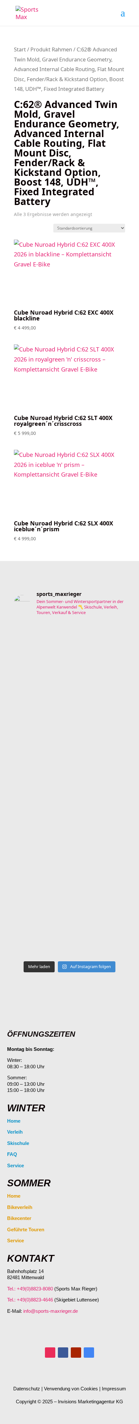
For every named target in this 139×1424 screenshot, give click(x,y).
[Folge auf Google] (89, 1352)
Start (20, 49)
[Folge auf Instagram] (50, 1352)
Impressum (114, 1388)
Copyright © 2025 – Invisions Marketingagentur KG (69, 1401)
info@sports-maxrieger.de (50, 1311)
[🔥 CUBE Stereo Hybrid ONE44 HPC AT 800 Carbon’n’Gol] (69, 799)
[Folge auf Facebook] (63, 1352)
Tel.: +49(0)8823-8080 (30, 1288)
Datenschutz (26, 1388)
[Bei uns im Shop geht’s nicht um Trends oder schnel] (69, 667)
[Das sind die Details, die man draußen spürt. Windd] (69, 921)
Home (13, 1121)
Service (15, 1165)
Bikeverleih (19, 1207)
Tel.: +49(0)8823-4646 (30, 1299)
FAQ (12, 1154)
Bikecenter (19, 1218)
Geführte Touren (25, 1229)
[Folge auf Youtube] (76, 1352)
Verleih (15, 1132)
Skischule (18, 1143)
